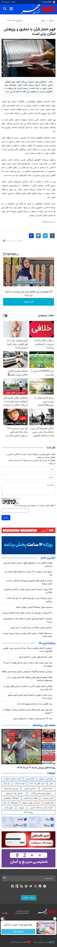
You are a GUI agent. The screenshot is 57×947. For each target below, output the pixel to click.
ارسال (6, 517)
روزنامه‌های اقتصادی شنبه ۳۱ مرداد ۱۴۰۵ (35, 768)
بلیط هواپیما (49, 802)
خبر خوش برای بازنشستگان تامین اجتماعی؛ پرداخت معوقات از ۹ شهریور (27, 711)
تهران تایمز (8, 807)
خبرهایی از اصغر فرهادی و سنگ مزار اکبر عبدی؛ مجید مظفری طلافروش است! (27, 650)
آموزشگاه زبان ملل (10, 802)
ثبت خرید (28, 302)
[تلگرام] (45, 886)
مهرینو (21, 807)
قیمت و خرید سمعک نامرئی (41, 807)
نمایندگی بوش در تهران (31, 802)
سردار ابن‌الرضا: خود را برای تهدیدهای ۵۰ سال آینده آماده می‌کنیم (29, 600)
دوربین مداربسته (11, 788)
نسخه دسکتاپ (28, 897)
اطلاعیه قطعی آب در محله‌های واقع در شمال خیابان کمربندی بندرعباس (27, 564)
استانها (51, 20)
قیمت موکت (19, 783)
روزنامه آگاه (28, 812)
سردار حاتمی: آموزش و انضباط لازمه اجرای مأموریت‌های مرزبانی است (30, 697)
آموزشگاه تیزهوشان (11, 798)
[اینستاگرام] (35, 886)
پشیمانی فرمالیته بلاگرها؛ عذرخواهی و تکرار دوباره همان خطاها (27, 671)
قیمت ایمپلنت (48, 798)
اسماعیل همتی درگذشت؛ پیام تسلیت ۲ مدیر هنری (31, 627)
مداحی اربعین (30, 788)
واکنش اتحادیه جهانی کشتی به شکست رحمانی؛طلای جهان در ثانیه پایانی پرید (27, 688)
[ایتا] (12, 886)
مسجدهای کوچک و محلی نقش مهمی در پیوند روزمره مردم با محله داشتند (27, 635)
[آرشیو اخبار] (17, 886)
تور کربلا (6, 783)
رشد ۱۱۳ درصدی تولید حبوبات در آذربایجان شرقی (32, 718)
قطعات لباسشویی (30, 798)
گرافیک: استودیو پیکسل (19, 942)
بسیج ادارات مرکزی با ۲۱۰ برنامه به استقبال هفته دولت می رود (28, 573)
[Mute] (11, 284)
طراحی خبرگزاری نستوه (42, 942)
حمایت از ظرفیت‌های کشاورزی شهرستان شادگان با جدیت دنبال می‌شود (29, 582)
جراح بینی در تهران (46, 778)
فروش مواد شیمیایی (14, 793)
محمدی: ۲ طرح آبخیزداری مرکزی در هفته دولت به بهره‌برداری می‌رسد (27, 620)
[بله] (40, 886)
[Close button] (54, 918)
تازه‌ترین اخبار (48, 558)
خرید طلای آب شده (37, 783)
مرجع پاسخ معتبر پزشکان (41, 793)
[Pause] (6, 284)
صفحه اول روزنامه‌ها (44, 725)
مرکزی (43, 20)
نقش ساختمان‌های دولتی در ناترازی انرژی (35, 657)
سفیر (51, 783)
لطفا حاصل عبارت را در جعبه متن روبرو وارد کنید (35, 505)
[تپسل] (4, 254)
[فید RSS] (22, 886)
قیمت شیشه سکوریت (12, 778)
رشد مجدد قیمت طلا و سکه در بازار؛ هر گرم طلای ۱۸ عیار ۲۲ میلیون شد (27, 664)
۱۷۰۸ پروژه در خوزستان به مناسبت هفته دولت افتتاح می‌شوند (27, 613)
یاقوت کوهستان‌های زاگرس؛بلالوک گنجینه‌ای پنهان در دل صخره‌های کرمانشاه (29, 679)
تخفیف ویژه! (18, 931)
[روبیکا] (26, 886)
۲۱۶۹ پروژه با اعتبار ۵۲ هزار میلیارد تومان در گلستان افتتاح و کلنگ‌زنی (28, 591)
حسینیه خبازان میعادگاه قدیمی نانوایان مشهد (34, 607)
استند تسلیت (47, 788)
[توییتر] (31, 886)
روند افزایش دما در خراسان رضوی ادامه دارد (34, 704)
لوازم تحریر (30, 778)
